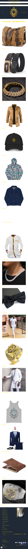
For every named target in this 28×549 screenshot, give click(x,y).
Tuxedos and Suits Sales (6, 451)
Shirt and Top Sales (5, 392)
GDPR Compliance (5, 521)
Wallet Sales (4, 478)
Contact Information (5, 525)
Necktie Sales (4, 312)
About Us (3, 508)
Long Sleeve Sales (5, 259)
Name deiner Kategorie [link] (7, 222)
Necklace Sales (4, 286)
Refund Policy (4, 512)
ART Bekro (19, 545)
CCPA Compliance (5, 519)
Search (3, 527)
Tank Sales (4, 424)
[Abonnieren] (13, 534)
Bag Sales (4, 48)
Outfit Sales (4, 339)
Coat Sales (4, 128)
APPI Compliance (5, 517)
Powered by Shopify (23, 545)
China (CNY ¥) (5, 541)
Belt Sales (4, 75)
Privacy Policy (4, 510)
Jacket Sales (4, 208)
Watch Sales (4, 504)
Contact (3, 523)
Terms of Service (5, 515)
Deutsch (4, 546)
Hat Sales (3, 155)
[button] (3, 12)
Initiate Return (4, 529)
